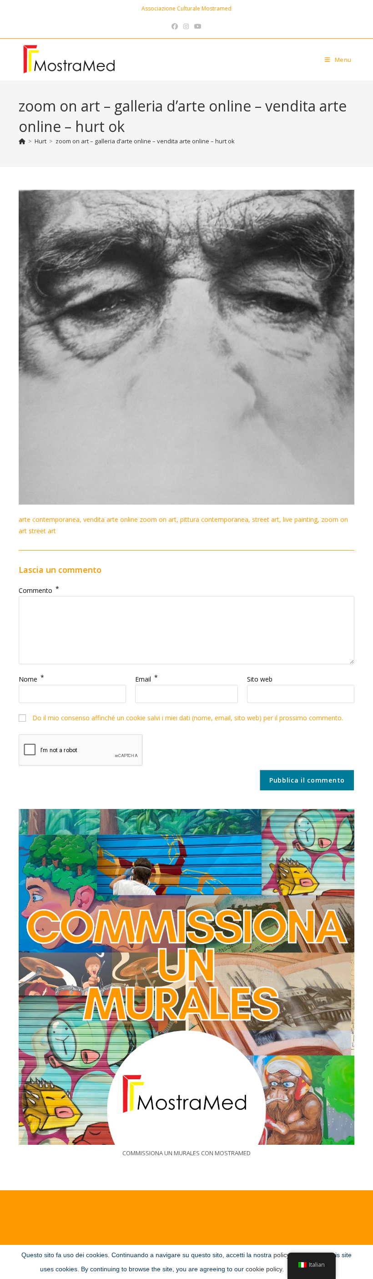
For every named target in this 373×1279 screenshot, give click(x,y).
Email (146, 679)
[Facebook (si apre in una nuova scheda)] (175, 26)
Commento (39, 590)
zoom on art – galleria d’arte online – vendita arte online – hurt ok (145, 141)
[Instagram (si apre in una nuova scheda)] (186, 26)
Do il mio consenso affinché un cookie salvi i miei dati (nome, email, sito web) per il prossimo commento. (187, 717)
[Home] (22, 141)
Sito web (259, 679)
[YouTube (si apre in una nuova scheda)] (198, 26)
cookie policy (264, 1269)
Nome (31, 679)
